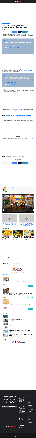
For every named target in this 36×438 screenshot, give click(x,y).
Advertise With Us (26, 434)
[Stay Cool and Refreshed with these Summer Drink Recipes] (18, 233)
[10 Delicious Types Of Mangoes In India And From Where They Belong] (7, 233)
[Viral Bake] (18, 1)
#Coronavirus (23, 79)
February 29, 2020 (18, 52)
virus (14, 119)
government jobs (30, 405)
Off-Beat (8, 23)
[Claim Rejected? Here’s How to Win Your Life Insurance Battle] (5, 331)
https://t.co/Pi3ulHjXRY (14, 47)
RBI (31, 416)
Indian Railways (30, 413)
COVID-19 (29, 400)
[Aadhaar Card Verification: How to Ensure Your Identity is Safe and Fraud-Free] (5, 335)
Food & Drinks (11, 20)
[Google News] (18, 159)
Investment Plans (30, 414)
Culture (6, 20)
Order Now (6, 274)
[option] (18, 203)
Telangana (23, 156)
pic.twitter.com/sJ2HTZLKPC (13, 49)
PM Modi (29, 416)
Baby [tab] (18, 263)
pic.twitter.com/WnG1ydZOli (10, 82)
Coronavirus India (30, 399)
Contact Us (32, 434)
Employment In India (30, 402)
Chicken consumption (8, 156)
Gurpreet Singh (5, 29)
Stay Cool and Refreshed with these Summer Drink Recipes (17, 237)
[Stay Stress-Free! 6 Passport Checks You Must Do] (5, 320)
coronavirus (21, 34)
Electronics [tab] (9, 263)
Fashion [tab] (14, 263)
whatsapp (29, 419)
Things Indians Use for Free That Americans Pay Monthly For (19, 315)
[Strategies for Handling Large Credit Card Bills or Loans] (5, 327)
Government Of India (30, 409)
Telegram (31, 138)
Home (3, 20)
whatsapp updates (30, 422)
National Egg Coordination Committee (18, 109)
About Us (21, 434)
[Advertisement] (18, 10)
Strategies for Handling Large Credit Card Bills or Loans (18, 326)
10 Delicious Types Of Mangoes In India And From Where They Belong (6, 237)
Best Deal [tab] (4, 263)
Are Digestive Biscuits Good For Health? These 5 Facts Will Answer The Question (18, 204)
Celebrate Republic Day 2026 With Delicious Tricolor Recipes (29, 237)
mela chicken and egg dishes (26, 70)
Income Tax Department (29, 411)
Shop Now (30, 285)
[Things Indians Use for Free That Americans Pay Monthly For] (5, 316)
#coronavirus (22, 43)
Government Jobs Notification (30, 407)
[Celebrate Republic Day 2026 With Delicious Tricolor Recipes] (29, 233)
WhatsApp (26, 138)
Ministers (19, 156)
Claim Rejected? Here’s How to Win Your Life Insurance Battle (19, 330)
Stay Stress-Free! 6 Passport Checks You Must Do (17, 319)
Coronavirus (14, 156)
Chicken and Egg (19, 35)
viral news (29, 417)
